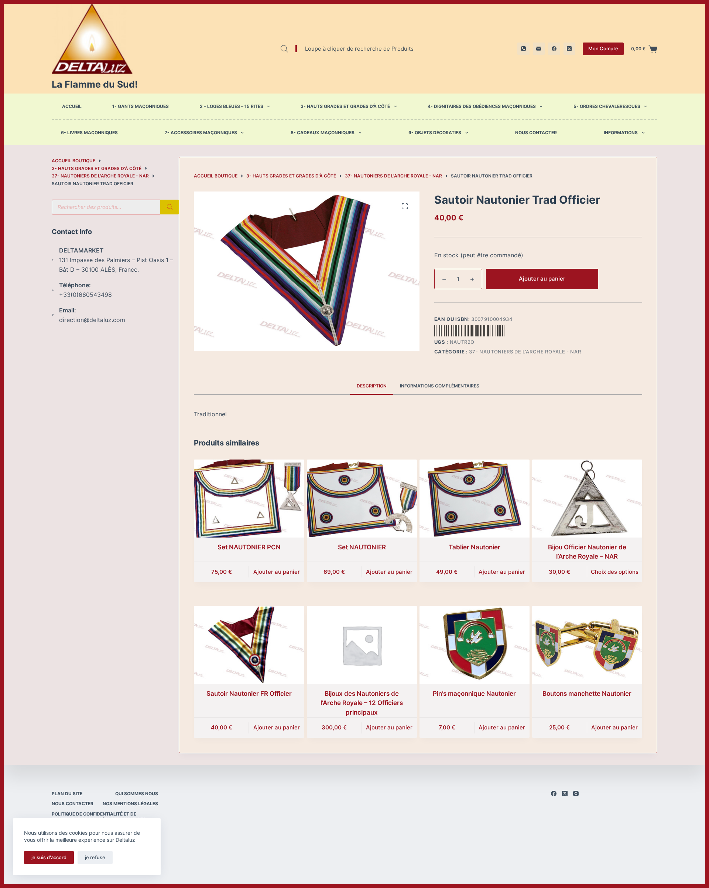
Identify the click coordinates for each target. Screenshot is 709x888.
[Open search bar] (284, 48)
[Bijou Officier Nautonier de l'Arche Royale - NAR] (587, 499)
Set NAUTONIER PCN (249, 547)
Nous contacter (536, 132)
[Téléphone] (523, 49)
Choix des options (614, 571)
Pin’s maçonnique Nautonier (474, 693)
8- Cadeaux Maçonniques (322, 132)
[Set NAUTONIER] (362, 499)
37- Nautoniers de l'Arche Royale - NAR (525, 352)
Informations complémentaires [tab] (439, 386)
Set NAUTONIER (362, 547)
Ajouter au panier (542, 278)
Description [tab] (372, 386)
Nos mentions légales (130, 803)
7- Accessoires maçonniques (201, 132)
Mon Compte (603, 48)
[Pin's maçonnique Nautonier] (474, 645)
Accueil (72, 106)
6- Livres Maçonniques (89, 132)
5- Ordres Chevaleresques (606, 106)
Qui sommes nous (136, 793)
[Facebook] (554, 49)
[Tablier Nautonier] (474, 499)
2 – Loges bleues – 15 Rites (231, 106)
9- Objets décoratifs (434, 132)
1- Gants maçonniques (140, 106)
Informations (621, 132)
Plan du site (67, 793)
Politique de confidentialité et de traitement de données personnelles (99, 817)
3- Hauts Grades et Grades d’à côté (345, 106)
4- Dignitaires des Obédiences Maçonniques (482, 106)
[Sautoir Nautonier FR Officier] (249, 645)
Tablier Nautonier (474, 547)
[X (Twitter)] (570, 49)
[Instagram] (576, 793)
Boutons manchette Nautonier (586, 693)
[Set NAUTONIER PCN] (249, 499)
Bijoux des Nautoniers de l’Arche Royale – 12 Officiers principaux (362, 703)
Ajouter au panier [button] (276, 571)
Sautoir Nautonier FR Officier (249, 693)
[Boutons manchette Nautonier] (587, 645)
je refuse (95, 857)
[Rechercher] (169, 207)
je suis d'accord (48, 857)
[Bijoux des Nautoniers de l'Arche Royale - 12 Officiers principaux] (362, 645)
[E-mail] (539, 49)
